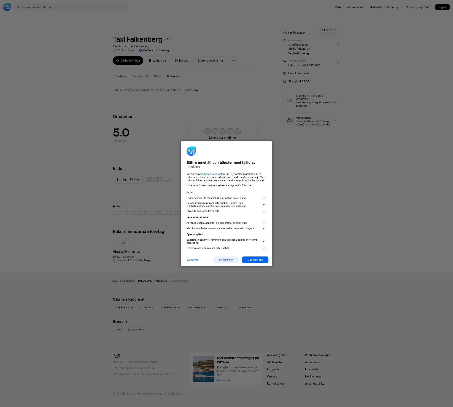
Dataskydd (192, 259)
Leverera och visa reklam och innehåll (208, 247)
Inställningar (226, 259)
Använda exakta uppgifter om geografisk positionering (217, 223)
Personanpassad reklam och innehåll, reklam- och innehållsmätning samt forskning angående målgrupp (216, 205)
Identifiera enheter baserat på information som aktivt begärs (220, 228)
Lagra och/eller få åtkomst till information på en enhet (216, 197)
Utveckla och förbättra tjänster (203, 211)
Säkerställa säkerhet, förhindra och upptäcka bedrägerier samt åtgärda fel (222, 241)
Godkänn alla (255, 259)
